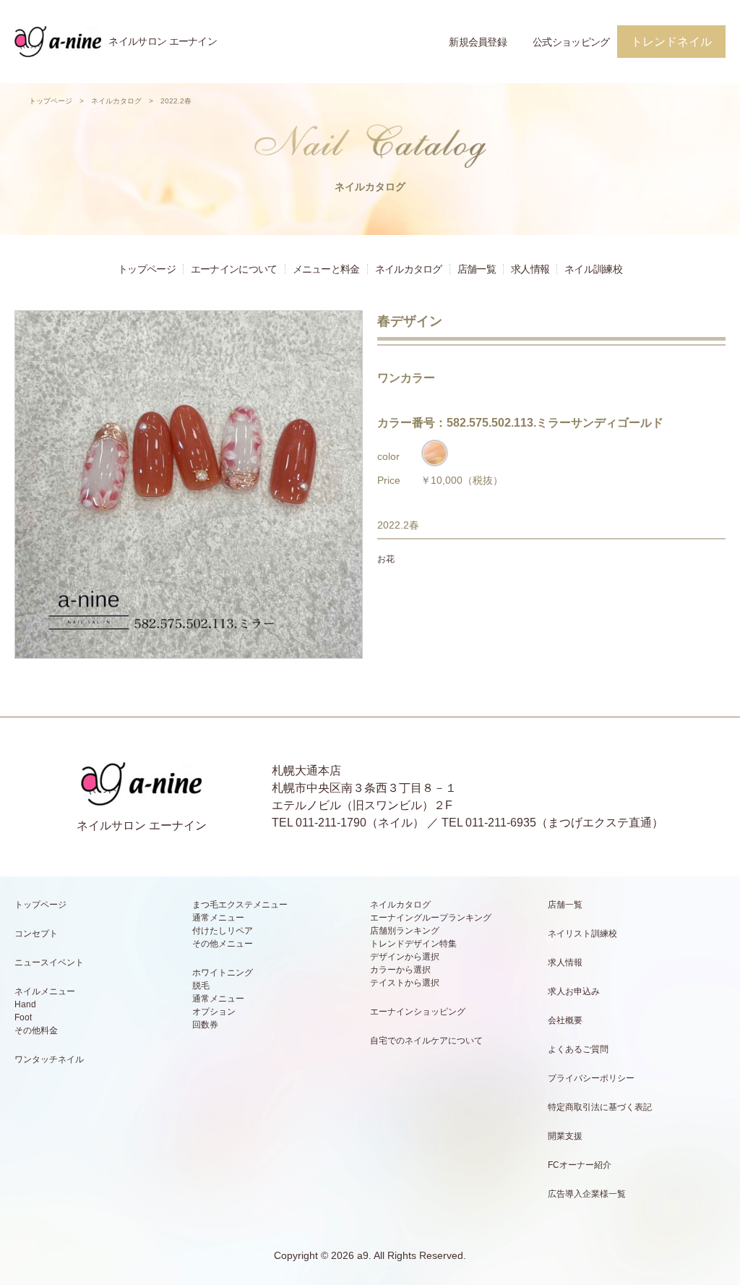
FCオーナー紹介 (579, 1165)
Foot (23, 1017)
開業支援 (565, 1136)
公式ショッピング (571, 42)
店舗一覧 (476, 269)
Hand (25, 1004)
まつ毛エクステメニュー (240, 905)
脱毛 (201, 986)
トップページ (50, 101)
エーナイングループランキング (430, 918)
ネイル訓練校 (593, 269)
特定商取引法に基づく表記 (600, 1107)
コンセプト (36, 933)
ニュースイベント (49, 962)
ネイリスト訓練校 (582, 933)
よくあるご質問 (578, 1049)
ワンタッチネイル (49, 1059)
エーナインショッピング (417, 1012)
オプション (214, 1012)
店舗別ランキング (404, 931)
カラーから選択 (400, 970)
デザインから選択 (404, 957)
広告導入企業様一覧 (587, 1194)
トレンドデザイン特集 (413, 944)
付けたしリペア (222, 931)
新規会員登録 (478, 42)
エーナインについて (234, 269)
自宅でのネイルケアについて (426, 1041)
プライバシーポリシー (591, 1078)
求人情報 (530, 269)
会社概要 (565, 1020)
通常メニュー (218, 918)
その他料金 (36, 1030)
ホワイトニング (222, 973)
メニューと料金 (326, 269)
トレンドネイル (671, 41)
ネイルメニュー (44, 991)
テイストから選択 (404, 983)
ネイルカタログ (116, 101)
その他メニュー (222, 944)
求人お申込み (574, 991)
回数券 (205, 1025)
